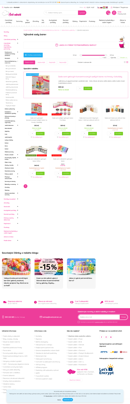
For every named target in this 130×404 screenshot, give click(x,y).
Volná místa (7, 387)
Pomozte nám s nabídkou (11, 373)
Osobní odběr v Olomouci (76, 350)
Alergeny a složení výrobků (12, 361)
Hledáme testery (8, 384)
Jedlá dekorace (9, 125)
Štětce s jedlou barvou (12, 100)
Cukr (6, 134)
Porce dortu (7, 350)
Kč (85, 7)
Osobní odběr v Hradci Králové (78, 356)
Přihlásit (123, 317)
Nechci (59, 399)
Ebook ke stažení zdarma (11, 342)
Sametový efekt (10, 97)
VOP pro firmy (40, 365)
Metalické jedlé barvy (11, 90)
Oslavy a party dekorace (9, 219)
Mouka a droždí (9, 154)
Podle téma (7, 240)
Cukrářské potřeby (10, 39)
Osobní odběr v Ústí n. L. (76, 362)
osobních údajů (99, 322)
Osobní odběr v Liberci (75, 359)
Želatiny (7, 190)
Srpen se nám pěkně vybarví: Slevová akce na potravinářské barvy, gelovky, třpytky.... (47, 280)
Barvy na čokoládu (11, 66)
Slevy (5, 36)
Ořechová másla (9, 168)
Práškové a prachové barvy (11, 93)
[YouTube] (111, 337)
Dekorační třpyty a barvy (11, 77)
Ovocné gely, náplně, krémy (10, 158)
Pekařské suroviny (10, 171)
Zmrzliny (7, 187)
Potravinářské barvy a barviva (10, 62)
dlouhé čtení (49, 396)
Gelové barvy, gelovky (11, 81)
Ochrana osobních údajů (44, 379)
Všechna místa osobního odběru (79, 336)
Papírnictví (7, 223)
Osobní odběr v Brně (75, 342)
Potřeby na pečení (9, 199)
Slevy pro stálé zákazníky (11, 370)
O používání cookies (42, 376)
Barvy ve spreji (10, 71)
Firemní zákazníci (9, 375)
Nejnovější (62, 62)
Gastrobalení (8, 128)
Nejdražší (52, 62)
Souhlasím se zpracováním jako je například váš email (99, 322)
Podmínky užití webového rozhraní (47, 370)
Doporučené (29, 62)
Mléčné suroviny (9, 152)
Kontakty (39, 336)
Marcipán (7, 58)
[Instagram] (106, 337)
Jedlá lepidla (8, 137)
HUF (92, 7)
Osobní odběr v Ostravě (76, 345)
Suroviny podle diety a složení (13, 353)
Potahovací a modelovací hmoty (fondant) (10, 53)
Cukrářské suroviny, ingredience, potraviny (8, 46)
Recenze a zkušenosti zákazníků (13, 378)
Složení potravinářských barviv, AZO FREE (15, 357)
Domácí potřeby (9, 214)
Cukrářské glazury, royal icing (10, 121)
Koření (6, 149)
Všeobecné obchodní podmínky (46, 353)
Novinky (6, 32)
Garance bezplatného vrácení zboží (47, 350)
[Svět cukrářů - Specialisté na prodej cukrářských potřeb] (11, 13)
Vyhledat (82, 13)
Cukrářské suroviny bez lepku (13, 367)
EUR (88, 7)
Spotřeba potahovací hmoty (12, 347)
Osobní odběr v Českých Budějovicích (80, 353)
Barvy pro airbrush (11, 68)
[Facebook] (101, 337)
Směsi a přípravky (10, 109)
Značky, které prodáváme (12, 381)
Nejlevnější (41, 62)
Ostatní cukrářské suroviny (10, 194)
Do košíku (88, 88)
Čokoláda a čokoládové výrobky (10, 112)
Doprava (38, 339)
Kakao (6, 143)
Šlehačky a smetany (10, 184)
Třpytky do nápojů (10, 105)
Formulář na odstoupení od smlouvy (48, 362)
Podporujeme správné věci (45, 347)
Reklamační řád (41, 356)
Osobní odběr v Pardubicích (77, 365)
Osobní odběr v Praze (75, 339)
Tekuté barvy (9, 103)
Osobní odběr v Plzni (75, 347)
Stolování (7, 206)
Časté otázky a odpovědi (11, 336)
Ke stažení (6, 345)
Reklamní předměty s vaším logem (11, 232)
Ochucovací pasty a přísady (10, 117)
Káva (6, 146)
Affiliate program (41, 367)
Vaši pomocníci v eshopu (44, 345)
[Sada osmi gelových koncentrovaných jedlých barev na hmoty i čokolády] (40, 85)
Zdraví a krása (8, 237)
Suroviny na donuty (10, 181)
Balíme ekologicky (42, 342)
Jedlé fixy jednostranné (12, 84)
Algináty (7, 131)
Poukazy (6, 227)
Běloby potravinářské (11, 74)
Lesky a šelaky (9, 140)
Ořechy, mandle (9, 165)
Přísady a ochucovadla (8, 177)
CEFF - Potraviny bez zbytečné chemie (16, 364)
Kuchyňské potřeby (10, 210)
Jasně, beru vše (67, 399)
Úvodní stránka (28, 30)
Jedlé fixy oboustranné (12, 87)
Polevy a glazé (9, 174)
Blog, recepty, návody (10, 339)
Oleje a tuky (8, 162)
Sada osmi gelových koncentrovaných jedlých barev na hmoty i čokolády (36, 120)
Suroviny (36, 30)
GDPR (38, 373)
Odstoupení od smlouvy (44, 359)
